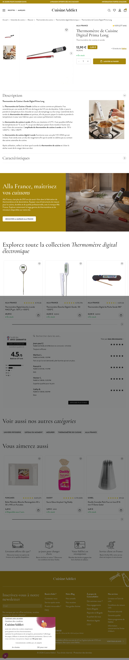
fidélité (124, 48)
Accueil (5, 20)
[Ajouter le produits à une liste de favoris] (39, 264)
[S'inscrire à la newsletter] (41, 606)
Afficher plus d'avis (78, 403)
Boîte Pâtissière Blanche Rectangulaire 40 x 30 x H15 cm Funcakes (22, 503)
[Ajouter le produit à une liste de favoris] (66, 30)
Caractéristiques (16, 158)
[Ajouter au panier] (38, 315)
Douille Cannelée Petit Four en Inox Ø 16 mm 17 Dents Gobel (104, 503)
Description (12, 95)
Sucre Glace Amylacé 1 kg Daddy (59, 502)
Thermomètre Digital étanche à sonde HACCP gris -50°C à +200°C (20, 308)
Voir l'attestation (16, 344)
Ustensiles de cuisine (18, 20)
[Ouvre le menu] (4, 10)
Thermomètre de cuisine (44, 20)
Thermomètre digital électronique (67, 20)
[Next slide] (71, 53)
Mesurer (30, 20)
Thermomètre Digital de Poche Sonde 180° (105, 307)
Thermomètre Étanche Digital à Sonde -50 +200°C (63, 308)
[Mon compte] (119, 10)
